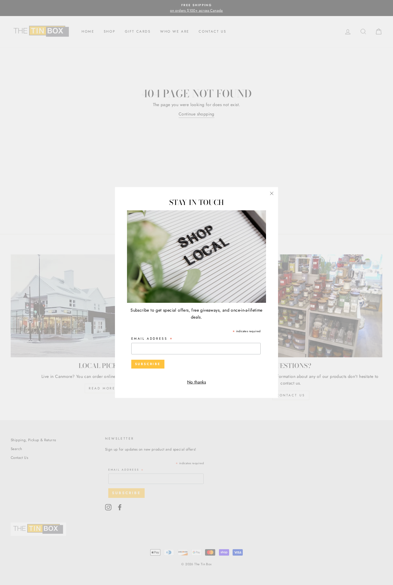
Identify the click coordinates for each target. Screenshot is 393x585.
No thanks (196, 382)
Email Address (152, 339)
